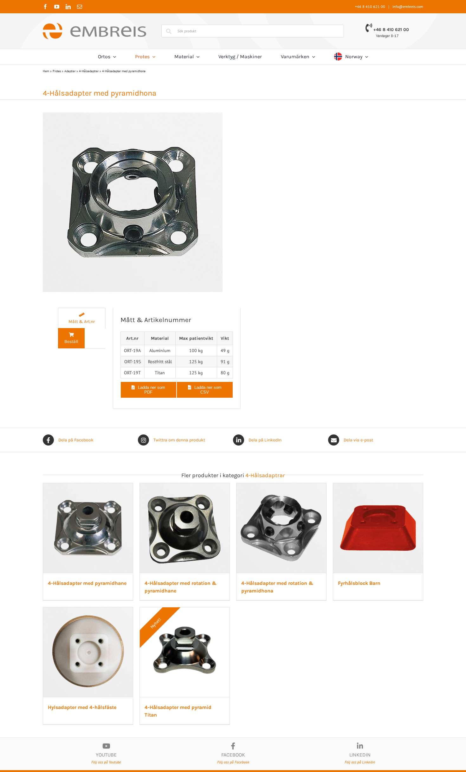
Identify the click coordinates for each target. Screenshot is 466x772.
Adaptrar (69, 71)
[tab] (82, 318)
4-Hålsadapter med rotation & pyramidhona (359, 612)
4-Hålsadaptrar (89, 71)
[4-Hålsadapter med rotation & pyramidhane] (233, 486)
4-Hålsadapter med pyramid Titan (347, 768)
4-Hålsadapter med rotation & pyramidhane (230, 612)
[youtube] (56, 6)
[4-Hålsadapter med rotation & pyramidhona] (361, 486)
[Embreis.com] (94, 25)
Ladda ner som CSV (208, 390)
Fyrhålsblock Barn (70, 768)
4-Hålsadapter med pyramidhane (88, 612)
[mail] (79, 6)
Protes (57, 71)
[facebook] (45, 6)
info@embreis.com (407, 6)
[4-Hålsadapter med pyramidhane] (104, 486)
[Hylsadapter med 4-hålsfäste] (233, 643)
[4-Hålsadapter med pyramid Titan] (361, 643)
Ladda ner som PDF (151, 390)
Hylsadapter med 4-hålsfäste (212, 768)
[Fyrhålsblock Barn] (104, 643)
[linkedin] (68, 6)
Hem (46, 71)
